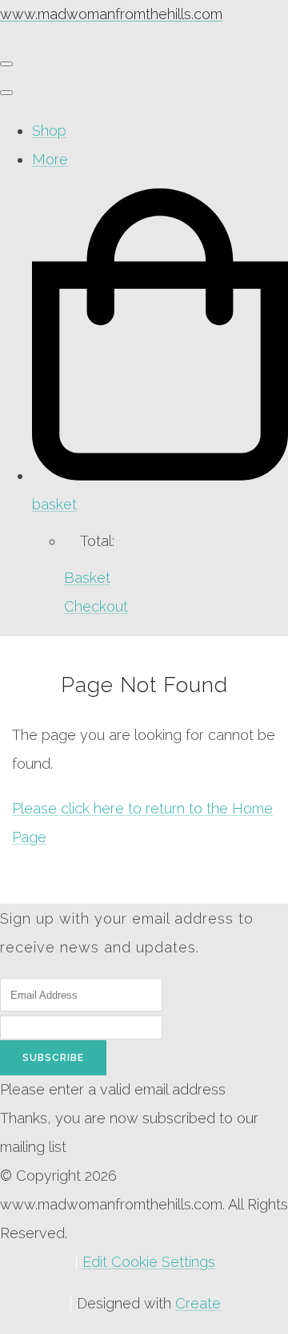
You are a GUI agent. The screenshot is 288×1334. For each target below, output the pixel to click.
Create (198, 1303)
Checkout (96, 606)
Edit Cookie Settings (148, 1261)
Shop (49, 130)
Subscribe (53, 1057)
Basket (87, 577)
